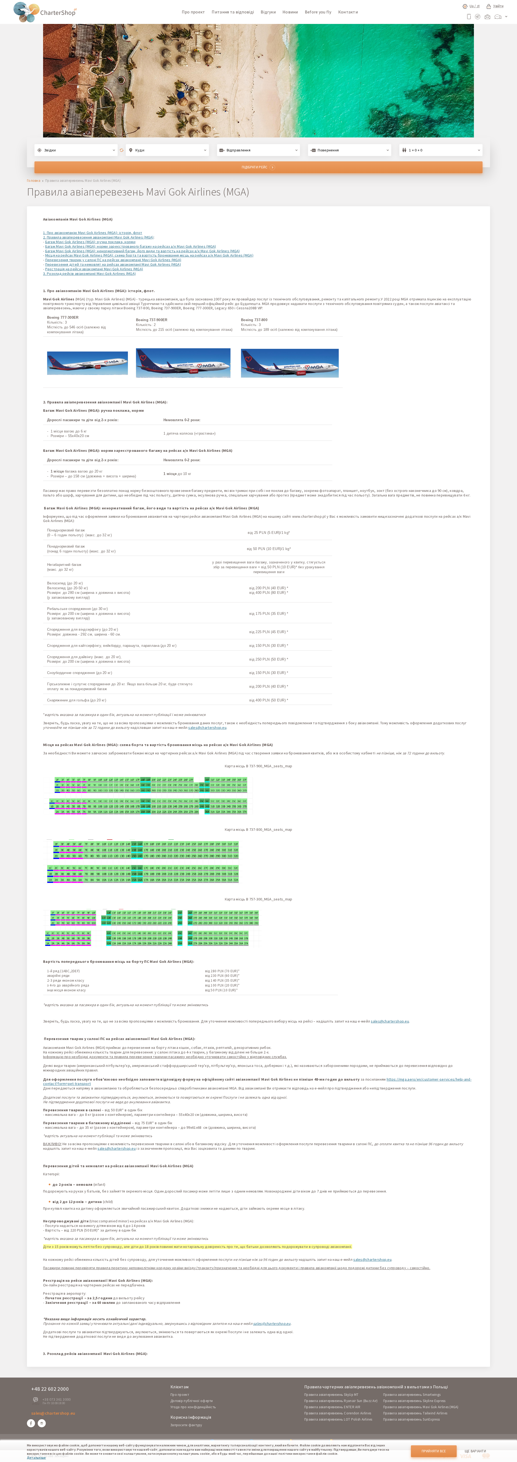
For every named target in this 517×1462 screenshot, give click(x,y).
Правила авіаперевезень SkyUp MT (331, 1394)
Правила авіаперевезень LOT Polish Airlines (338, 1419)
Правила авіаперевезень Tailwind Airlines (415, 1413)
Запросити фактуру (186, 1425)
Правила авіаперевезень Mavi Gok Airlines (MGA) (421, 1407)
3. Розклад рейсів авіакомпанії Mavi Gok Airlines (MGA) (89, 273)
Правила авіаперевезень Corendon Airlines (337, 1413)
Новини (290, 12)
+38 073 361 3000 (57, 1399)
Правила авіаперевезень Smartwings (412, 1394)
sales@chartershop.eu (207, 727)
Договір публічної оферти (191, 1401)
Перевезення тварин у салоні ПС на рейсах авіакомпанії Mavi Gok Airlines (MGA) (113, 259)
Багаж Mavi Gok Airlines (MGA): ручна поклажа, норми (90, 241)
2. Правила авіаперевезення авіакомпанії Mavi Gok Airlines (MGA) (98, 237)
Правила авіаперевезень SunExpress (411, 1419)
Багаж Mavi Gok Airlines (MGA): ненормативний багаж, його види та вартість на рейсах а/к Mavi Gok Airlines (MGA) (142, 251)
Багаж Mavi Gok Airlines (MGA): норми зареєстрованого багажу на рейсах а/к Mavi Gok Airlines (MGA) (130, 246)
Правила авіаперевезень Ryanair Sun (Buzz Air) (341, 1401)
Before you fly (318, 12)
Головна (33, 181)
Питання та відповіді (233, 12)
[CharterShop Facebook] (31, 1423)
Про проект (193, 12)
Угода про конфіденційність (193, 1407)
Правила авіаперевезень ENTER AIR (332, 1407)
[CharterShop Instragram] (42, 1423)
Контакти (348, 12)
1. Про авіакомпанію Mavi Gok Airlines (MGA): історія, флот (92, 232)
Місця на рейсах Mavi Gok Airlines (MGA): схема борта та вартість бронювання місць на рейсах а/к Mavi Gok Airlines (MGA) (149, 255)
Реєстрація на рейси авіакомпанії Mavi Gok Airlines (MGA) (94, 269)
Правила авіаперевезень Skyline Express (414, 1401)
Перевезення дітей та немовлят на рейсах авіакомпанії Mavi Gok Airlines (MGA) (113, 264)
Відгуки (268, 12)
